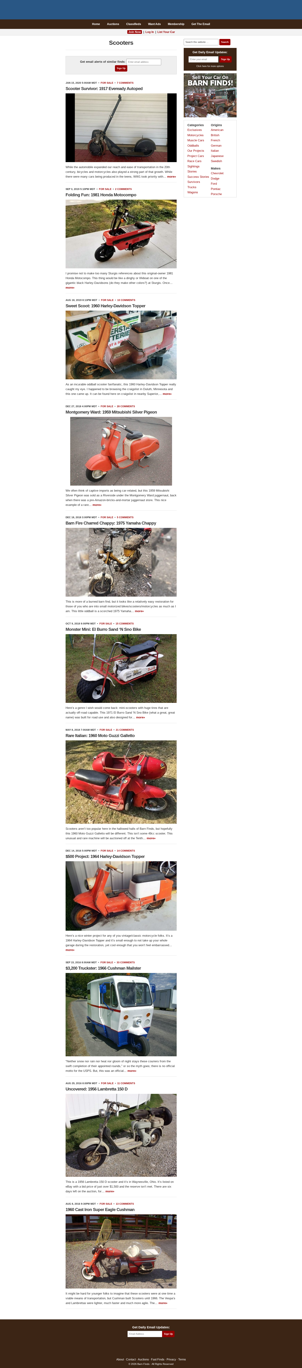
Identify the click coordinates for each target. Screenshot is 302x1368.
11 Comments (126, 1083)
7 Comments (125, 82)
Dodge (215, 178)
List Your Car (166, 31)
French (215, 140)
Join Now (134, 31)
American (217, 130)
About (120, 1359)
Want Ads (154, 24)
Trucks (191, 187)
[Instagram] (158, 1347)
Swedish (216, 161)
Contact (131, 1359)
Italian (215, 150)
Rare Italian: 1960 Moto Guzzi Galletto (100, 735)
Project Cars (195, 156)
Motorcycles (195, 135)
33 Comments (126, 962)
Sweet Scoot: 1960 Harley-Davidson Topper (105, 305)
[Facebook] (135, 1347)
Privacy (171, 1359)
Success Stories (198, 176)
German (216, 145)
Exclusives (194, 130)
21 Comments (125, 729)
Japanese (217, 156)
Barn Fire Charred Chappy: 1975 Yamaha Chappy (111, 523)
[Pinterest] (151, 1347)
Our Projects (195, 150)
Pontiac (216, 189)
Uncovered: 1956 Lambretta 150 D (96, 1089)
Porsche (216, 194)
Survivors (193, 182)
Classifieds (133, 24)
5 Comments (125, 517)
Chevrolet (217, 173)
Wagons (192, 192)
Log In (149, 31)
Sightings (193, 166)
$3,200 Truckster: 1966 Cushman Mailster (103, 968)
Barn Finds (151, 10)
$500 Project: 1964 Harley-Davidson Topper (105, 856)
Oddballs (193, 145)
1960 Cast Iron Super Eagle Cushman (100, 1209)
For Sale (107, 82)
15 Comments (125, 623)
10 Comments (126, 300)
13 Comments (125, 1203)
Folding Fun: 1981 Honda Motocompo (101, 194)
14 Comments (126, 850)
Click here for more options (210, 66)
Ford (214, 183)
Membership (176, 24)
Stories (192, 171)
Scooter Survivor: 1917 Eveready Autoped (104, 88)
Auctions (113, 24)
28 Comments (126, 406)
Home (96, 24)
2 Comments (123, 189)
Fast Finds (157, 1359)
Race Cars (194, 161)
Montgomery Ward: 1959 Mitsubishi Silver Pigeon (111, 412)
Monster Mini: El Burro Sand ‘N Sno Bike (103, 629)
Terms (182, 1359)
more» (171, 176)
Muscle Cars (195, 140)
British (215, 135)
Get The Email (200, 24)
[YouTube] (166, 1347)
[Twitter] (143, 1347)
